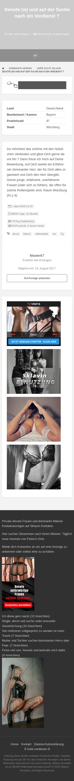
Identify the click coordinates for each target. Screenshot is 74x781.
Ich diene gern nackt (15, 616)
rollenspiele (41, 234)
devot (16, 234)
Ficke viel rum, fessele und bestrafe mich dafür (33, 650)
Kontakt (26, 744)
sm (54, 234)
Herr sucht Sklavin (18, 34)
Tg (62, 234)
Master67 (37, 255)
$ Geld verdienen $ (37, 749)
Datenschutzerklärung (49, 744)
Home (14, 744)
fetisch (27, 234)
